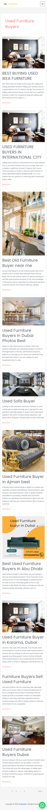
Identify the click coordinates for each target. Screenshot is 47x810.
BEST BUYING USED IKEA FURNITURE (20, 75)
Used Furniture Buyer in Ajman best (23, 479)
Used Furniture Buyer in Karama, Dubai (23, 639)
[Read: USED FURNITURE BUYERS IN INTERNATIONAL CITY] (23, 126)
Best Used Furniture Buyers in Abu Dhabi (22, 566)
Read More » (6, 102)
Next (41, 791)
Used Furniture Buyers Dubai (16, 752)
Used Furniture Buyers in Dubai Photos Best (17, 336)
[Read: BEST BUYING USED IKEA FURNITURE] (23, 52)
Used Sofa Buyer (18, 401)
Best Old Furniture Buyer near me (20, 262)
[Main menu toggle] (42, 3)
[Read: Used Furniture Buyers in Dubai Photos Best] (23, 311)
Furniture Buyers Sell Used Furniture (22, 679)
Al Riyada (12, 3)
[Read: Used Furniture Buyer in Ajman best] (23, 451)
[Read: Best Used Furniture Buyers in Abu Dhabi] (23, 537)
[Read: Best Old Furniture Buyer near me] (23, 223)
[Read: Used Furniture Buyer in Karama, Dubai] (23, 616)
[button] (42, 805)
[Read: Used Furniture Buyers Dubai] (23, 730)
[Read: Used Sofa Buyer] (23, 384)
